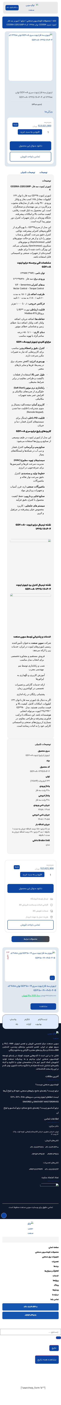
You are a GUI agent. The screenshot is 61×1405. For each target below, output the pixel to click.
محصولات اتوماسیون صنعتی (39, 21)
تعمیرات (55, 1261)
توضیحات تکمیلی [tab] (28, 172)
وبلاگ (56, 1285)
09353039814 (38, 1154)
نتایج (54, 1348)
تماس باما (54, 1299)
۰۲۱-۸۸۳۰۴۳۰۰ (30, 1307)
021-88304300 (52, 1147)
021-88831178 (37, 1147)
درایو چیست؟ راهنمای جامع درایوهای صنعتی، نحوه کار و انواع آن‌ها (31, 1091)
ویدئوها (56, 1290)
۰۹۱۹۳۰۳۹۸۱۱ (30, 1315)
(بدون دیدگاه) (37, 104)
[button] (30, 145)
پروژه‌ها (56, 1280)
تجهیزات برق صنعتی (50, 1257)
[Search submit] (58, 1337)
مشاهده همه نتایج (46, 1360)
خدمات (56, 1276)
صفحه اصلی (54, 1247)
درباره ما (55, 1294)
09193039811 (53, 1154)
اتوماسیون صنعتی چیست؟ (47, 1084)
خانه (54, 21)
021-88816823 (52, 1169)
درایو (23, 21)
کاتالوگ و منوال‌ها (52, 1271)
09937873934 (36, 1169)
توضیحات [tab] (43, 172)
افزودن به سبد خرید (30, 132)
